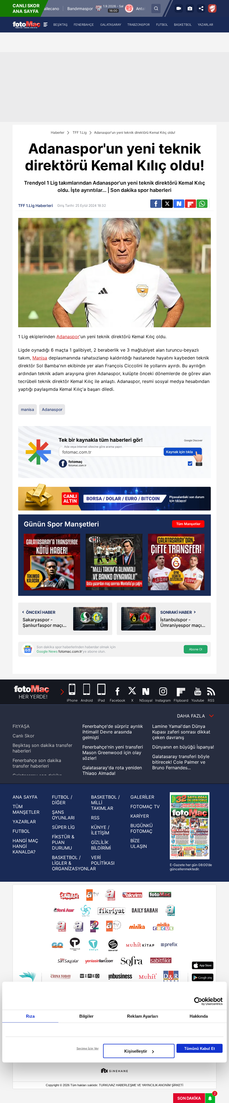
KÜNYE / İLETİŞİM (100, 830)
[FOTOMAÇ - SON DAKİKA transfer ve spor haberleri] (26, 24)
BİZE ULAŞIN (138, 843)
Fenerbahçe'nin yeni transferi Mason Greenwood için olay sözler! (112, 752)
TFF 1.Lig (80, 132)
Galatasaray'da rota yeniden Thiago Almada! (112, 770)
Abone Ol (195, 649)
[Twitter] (167, 203)
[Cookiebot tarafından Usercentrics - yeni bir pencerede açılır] (198, 1001)
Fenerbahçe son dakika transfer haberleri (37, 763)
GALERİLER (142, 797)
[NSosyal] (178, 203)
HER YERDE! (33, 697)
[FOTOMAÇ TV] (179, 8)
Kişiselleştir (135, 1051)
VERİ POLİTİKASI (103, 860)
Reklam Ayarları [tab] (142, 1016)
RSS (95, 817)
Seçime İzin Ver (88, 1048)
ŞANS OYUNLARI (63, 814)
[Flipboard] (190, 203)
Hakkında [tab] (199, 1016)
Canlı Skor (23, 736)
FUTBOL (21, 831)
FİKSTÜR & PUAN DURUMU (63, 842)
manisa (27, 409)
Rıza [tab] (30, 1016)
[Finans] (114, 498)
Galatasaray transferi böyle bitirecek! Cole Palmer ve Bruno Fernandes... (180, 762)
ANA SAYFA (25, 797)
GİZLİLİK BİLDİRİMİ (101, 845)
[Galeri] (190, 8)
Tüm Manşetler (188, 524)
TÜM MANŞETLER (26, 809)
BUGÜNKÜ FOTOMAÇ (141, 828)
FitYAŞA (21, 726)
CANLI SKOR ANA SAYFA (26, 8)
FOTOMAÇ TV (145, 806)
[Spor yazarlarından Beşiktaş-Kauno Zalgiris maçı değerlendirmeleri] (114, 562)
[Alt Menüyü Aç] (45, 24)
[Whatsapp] (202, 203)
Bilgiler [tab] (86, 1016)
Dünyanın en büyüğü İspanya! (183, 747)
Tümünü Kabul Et (199, 1048)
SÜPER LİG (63, 827)
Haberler (57, 132)
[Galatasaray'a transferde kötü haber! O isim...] (52, 562)
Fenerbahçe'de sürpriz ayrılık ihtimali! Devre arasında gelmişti (112, 731)
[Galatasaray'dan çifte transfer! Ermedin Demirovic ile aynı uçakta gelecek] (176, 562)
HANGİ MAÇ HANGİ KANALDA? (25, 846)
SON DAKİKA (189, 1098)
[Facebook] (155, 203)
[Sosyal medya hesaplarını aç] (201, 8)
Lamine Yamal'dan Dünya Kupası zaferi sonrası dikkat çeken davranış (181, 731)
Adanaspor (67, 336)
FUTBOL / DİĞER (62, 799)
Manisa (39, 358)
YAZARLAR (24, 821)
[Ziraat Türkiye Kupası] (212, 8)
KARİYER (139, 816)
